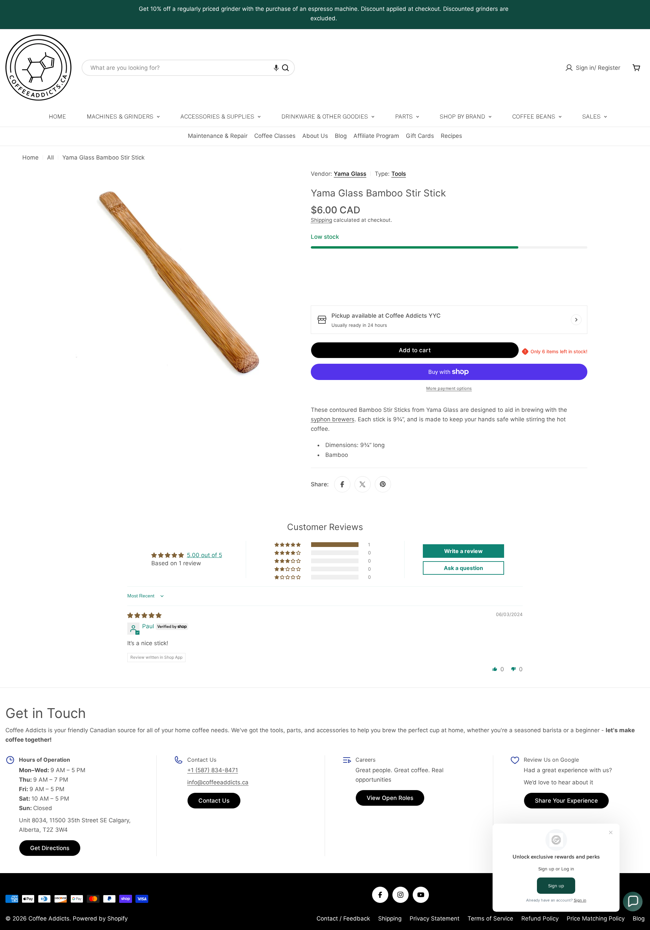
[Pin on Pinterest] (383, 484)
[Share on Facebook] (342, 484)
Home (30, 157)
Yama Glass (350, 173)
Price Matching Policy (596, 918)
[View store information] (576, 319)
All (50, 157)
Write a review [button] (463, 551)
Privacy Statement (434, 918)
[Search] (285, 68)
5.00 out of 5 (204, 555)
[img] (144, 615)
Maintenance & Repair (217, 135)
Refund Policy (540, 918)
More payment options (449, 388)
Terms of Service (490, 918)
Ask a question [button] (463, 568)
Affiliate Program (376, 135)
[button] (276, 68)
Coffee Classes (275, 135)
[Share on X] (362, 484)
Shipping (321, 220)
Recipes (451, 135)
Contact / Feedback (343, 918)
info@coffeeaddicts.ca (217, 782)
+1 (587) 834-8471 (212, 770)
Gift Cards (420, 135)
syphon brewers (332, 419)
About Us (315, 135)
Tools (398, 173)
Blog (341, 135)
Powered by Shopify (100, 918)
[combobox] (188, 68)
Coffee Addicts (48, 918)
